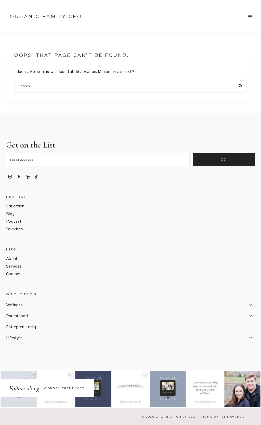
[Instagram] (10, 176)
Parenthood (17, 316)
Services (14, 266)
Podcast (13, 221)
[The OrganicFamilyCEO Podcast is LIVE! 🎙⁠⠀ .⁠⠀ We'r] (167, 388)
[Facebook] (19, 176)
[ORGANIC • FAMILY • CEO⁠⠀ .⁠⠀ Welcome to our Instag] (242, 388)
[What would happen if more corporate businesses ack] (205, 388)
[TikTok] (36, 176)
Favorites (14, 229)
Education (15, 206)
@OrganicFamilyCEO (64, 388)
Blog (10, 213)
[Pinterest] (27, 176)
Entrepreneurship (22, 327)
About (12, 258)
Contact (13, 274)
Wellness (14, 305)
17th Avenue (232, 416)
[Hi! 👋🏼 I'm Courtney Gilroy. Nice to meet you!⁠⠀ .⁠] (130, 388)
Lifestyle (14, 338)
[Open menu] (250, 16)
